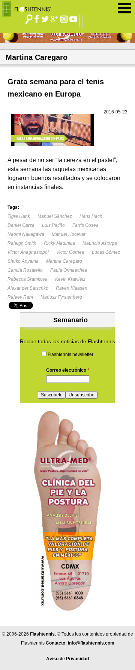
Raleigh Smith (22, 243)
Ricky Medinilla (59, 243)
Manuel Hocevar (69, 234)
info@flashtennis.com (91, 643)
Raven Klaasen (71, 288)
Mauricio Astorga (99, 243)
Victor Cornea (70, 252)
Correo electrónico (67, 370)
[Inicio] (29, 7)
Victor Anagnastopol (28, 252)
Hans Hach (91, 216)
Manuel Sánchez (55, 216)
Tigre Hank (19, 216)
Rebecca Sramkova (28, 279)
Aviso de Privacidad (67, 658)
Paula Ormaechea (68, 270)
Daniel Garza (21, 225)
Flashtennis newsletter (70, 354)
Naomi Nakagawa (26, 234)
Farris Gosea (85, 225)
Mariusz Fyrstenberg (61, 297)
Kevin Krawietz (70, 279)
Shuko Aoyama (23, 261)
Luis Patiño (53, 225)
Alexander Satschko (28, 288)
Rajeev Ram (20, 297)
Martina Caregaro (64, 261)
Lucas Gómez (106, 252)
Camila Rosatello (25, 270)
